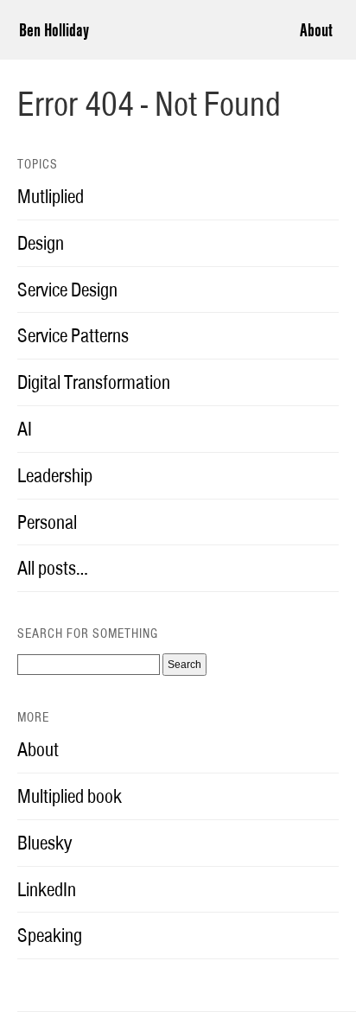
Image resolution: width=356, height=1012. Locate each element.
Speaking (49, 935)
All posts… (52, 568)
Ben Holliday (54, 29)
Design (40, 243)
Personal (47, 522)
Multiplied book (69, 796)
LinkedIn (46, 889)
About (316, 29)
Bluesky (44, 843)
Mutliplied (50, 196)
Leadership (54, 475)
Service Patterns (73, 335)
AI (24, 429)
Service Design (67, 289)
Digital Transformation (93, 382)
